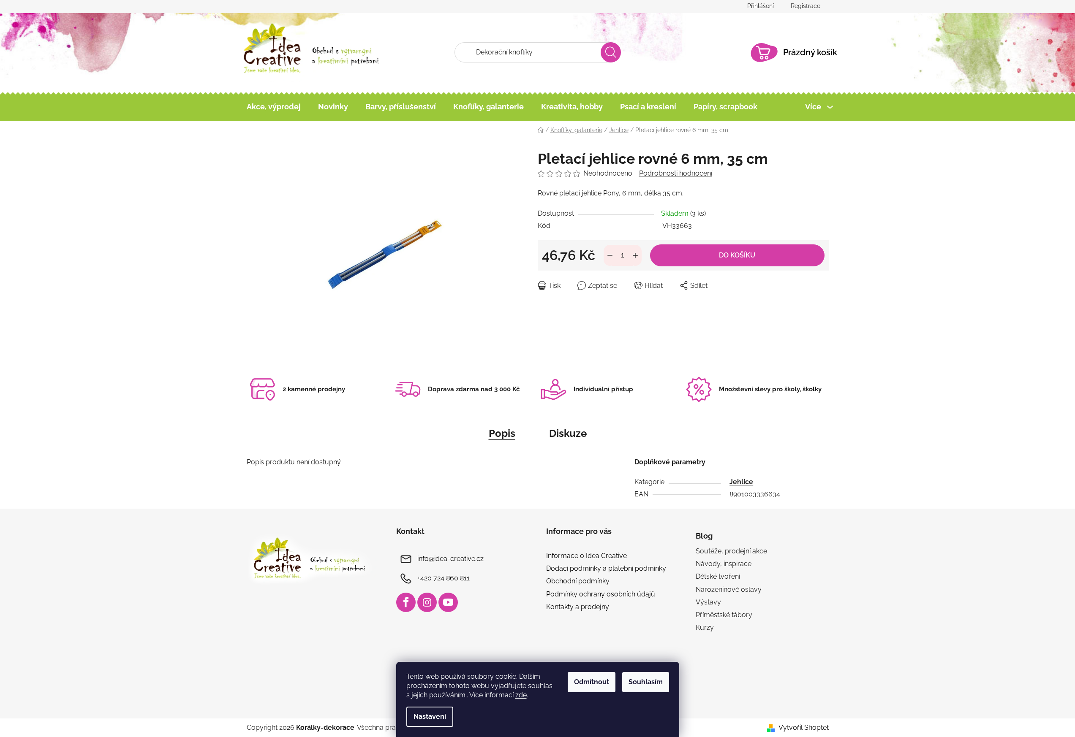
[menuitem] (273, 106)
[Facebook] (406, 602)
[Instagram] (427, 602)
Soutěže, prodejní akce (731, 551)
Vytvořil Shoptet (803, 727)
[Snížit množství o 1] (610, 255)
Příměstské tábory (724, 615)
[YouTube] (448, 602)
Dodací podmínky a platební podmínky (606, 568)
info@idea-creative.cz (450, 559)
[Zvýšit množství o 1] (635, 255)
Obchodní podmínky (578, 581)
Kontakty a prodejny (577, 607)
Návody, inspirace (723, 564)
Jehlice (741, 482)
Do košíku (737, 255)
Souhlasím (646, 682)
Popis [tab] (502, 433)
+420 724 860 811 (443, 578)
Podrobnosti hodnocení (675, 173)
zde (521, 695)
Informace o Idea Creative (586, 556)
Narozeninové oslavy (729, 589)
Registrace (805, 6)
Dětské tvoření (718, 576)
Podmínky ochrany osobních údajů (600, 594)
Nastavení (430, 717)
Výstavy (708, 602)
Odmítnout (591, 682)
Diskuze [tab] (568, 433)
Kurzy (705, 627)
